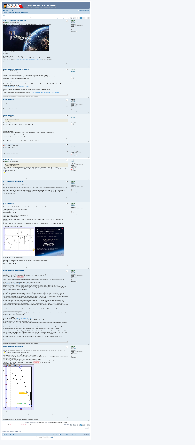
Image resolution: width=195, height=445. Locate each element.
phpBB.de (51, 437)
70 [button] (87, 18)
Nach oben (88, 97)
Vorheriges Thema (15, 18)
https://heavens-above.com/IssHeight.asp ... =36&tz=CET (29, 59)
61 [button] (79, 18)
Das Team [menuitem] (56, 434)
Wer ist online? (6, 430)
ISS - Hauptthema (8, 16)
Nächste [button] (89, 18)
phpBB (42, 436)
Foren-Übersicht (11, 434)
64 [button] (84, 18)
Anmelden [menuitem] (87, 10)
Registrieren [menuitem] (81, 10)
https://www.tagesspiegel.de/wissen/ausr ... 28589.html (17, 81)
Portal (5, 12)
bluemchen (73, 20)
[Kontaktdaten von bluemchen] (76, 31)
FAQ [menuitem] (12, 10)
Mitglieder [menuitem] (62, 434)
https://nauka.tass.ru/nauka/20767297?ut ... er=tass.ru (18, 283)
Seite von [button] (71, 18)
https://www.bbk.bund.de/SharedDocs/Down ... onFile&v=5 (18, 86)
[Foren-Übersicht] (30, 5)
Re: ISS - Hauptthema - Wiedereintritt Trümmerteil (16, 69)
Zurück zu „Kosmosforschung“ (8, 427)
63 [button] (82, 18)
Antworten (5, 18)
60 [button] (77, 18)
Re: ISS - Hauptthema (8, 99)
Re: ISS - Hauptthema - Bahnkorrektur (14, 20)
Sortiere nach (47, 422)
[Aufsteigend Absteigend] (61, 422)
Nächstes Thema (24, 18)
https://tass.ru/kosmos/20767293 (24, 318)
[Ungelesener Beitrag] (3, 22)
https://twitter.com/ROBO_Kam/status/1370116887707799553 (45, 92)
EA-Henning (73, 99)
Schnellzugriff (6, 10)
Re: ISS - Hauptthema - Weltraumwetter (13, 270)
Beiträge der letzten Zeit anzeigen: (31, 422)
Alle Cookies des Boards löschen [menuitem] (72, 434)
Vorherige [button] (73, 18)
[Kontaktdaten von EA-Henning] (76, 111)
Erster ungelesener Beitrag (59, 18)
